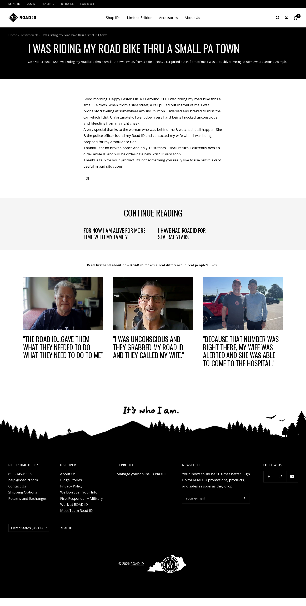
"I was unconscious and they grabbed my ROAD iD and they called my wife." (148, 347)
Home (12, 35)
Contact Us (17, 486)
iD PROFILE (67, 4)
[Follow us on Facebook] (269, 476)
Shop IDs (113, 17)
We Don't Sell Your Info (78, 492)
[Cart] (295, 18)
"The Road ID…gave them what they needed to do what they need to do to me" (63, 347)
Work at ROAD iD (74, 504)
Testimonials (29, 35)
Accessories (168, 17)
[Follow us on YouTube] (292, 476)
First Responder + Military (81, 498)
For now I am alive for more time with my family (114, 233)
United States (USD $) (27, 528)
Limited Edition (139, 17)
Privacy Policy (71, 486)
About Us (192, 17)
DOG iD (30, 4)
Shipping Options (22, 492)
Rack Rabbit (87, 4)
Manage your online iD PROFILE (143, 473)
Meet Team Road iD (76, 510)
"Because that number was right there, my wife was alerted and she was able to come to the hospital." (241, 351)
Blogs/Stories (71, 479)
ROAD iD (14, 4)
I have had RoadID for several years (182, 233)
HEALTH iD (47, 4)
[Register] (244, 498)
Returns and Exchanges (27, 498)
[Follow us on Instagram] (280, 476)
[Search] (278, 18)
